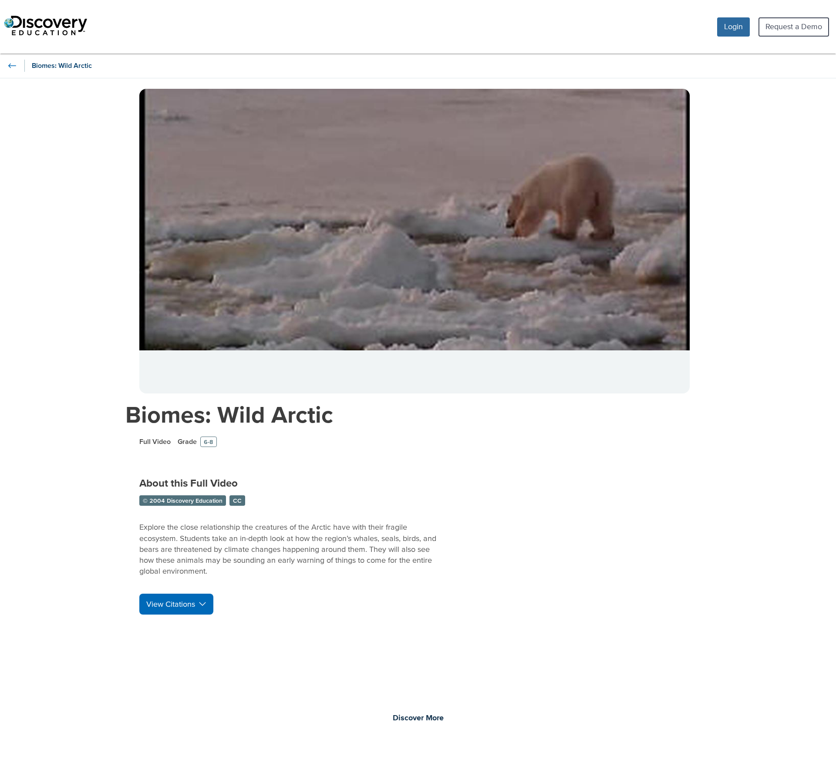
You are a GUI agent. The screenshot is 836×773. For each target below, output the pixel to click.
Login (733, 26)
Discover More (418, 718)
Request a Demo (793, 26)
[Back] (12, 65)
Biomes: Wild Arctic (229, 414)
